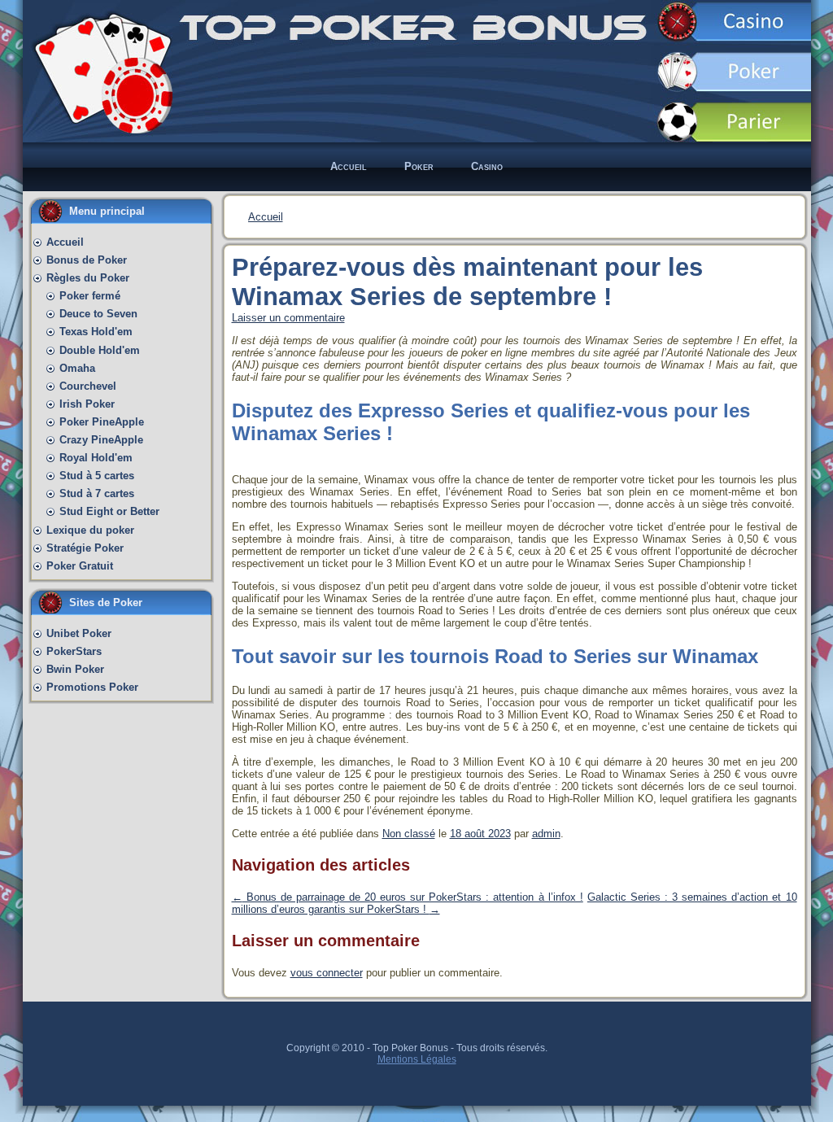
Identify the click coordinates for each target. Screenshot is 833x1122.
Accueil (265, 217)
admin (546, 833)
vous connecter (326, 973)
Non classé (408, 833)
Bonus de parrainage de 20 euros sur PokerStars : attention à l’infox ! (407, 897)
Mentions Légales (416, 1059)
